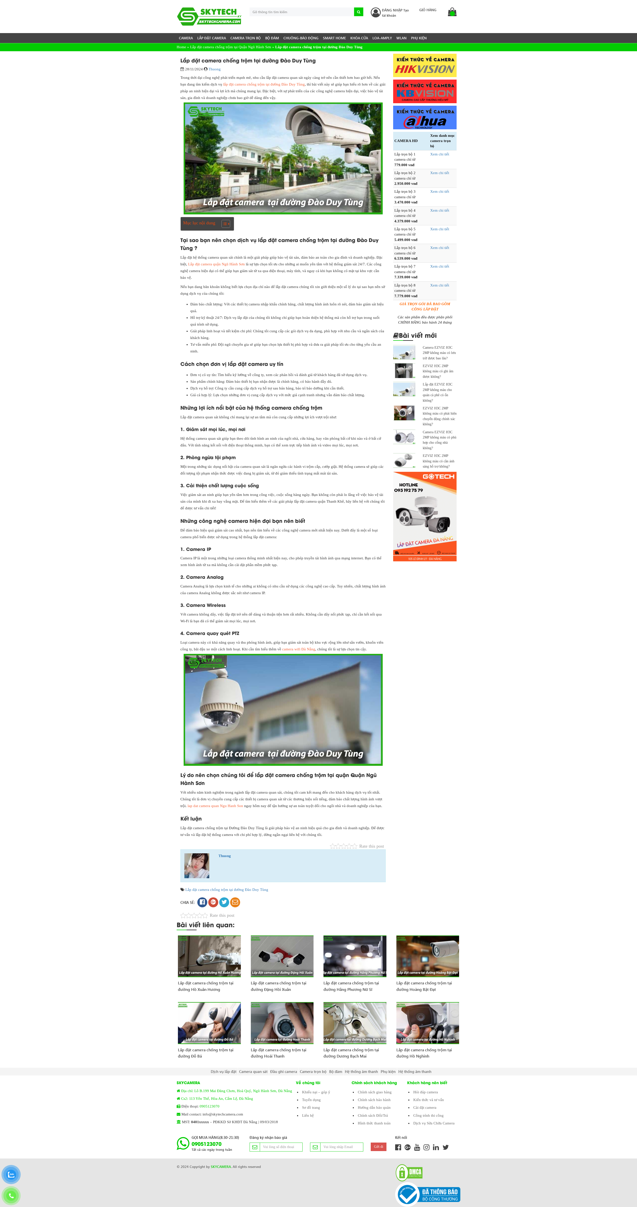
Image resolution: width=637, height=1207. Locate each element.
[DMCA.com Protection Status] (407, 1172)
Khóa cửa (359, 38)
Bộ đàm (272, 38)
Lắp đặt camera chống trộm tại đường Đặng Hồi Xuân (278, 986)
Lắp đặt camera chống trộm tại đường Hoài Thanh (278, 1053)
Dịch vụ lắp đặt (223, 1071)
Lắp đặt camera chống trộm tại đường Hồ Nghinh (424, 1053)
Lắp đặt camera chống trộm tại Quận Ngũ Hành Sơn (230, 47)
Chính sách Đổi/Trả (373, 1115)
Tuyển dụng (311, 1100)
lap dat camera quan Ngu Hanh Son (215, 806)
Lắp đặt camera (211, 38)
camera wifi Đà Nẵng (298, 649)
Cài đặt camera (424, 1108)
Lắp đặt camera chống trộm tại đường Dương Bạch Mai (351, 1053)
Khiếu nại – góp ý (316, 1092)
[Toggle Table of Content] (223, 224)
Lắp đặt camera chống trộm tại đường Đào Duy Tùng (226, 890)
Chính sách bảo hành (374, 1100)
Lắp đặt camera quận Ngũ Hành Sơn (216, 264)
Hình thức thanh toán (374, 1123)
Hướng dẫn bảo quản (374, 1108)
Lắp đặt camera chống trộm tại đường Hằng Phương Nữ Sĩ (351, 986)
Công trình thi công (428, 1115)
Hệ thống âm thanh (361, 1071)
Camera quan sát (253, 1071)
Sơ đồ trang (311, 1108)
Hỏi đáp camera (425, 1092)
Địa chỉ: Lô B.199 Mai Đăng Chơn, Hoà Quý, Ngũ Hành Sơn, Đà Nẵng (236, 1091)
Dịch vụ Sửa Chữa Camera (434, 1123)
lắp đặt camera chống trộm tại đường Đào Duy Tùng (264, 84)
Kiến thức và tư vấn (428, 1100)
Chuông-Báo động (300, 38)
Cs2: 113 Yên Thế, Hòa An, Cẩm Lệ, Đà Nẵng (217, 1099)
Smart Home (334, 38)
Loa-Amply (382, 38)
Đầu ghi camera (283, 1071)
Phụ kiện (419, 38)
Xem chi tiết (439, 154)
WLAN (401, 38)
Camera (186, 38)
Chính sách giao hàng (375, 1092)
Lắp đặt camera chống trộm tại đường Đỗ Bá (205, 1053)
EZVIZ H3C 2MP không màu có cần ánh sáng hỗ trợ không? (438, 461)
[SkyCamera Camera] (209, 16)
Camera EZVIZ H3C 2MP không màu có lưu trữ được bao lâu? (439, 353)
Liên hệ (308, 1115)
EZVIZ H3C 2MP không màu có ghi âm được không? (438, 371)
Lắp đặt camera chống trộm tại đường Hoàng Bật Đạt (424, 986)
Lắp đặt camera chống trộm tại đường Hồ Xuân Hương (205, 986)
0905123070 (209, 1106)
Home (181, 47)
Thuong (215, 69)
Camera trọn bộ (245, 38)
